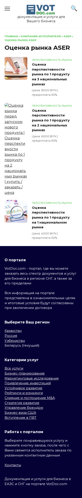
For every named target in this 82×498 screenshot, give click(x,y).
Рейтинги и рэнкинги (24, 393)
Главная (11, 36)
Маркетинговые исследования (32, 378)
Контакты (13, 465)
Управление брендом (24, 408)
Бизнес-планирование (25, 373)
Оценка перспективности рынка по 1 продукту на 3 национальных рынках (51, 74)
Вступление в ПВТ (20, 418)
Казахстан (13, 331)
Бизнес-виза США (20, 413)
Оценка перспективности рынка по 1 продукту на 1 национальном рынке (51, 217)
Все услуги (14, 368)
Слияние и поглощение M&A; (30, 398)
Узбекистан (15, 341)
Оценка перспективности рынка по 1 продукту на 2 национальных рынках (51, 120)
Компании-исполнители (41, 36)
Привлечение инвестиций (28, 383)
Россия (11, 336)
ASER (67, 36)
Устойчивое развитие (23, 388)
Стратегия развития (22, 403)
